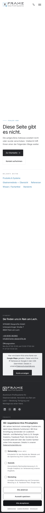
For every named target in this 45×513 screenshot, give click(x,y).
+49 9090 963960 (10, 336)
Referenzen (36, 182)
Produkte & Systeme (11, 178)
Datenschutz (12, 508)
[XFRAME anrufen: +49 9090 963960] (33, 4)
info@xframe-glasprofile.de (14, 339)
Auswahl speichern (22, 496)
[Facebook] (15, 409)
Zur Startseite (11, 153)
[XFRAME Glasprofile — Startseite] (13, 4)
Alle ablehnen (22, 490)
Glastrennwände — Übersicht (15, 182)
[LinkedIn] (5, 409)
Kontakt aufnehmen (14, 161)
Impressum (34, 508)
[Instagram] (10, 409)
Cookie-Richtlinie (23, 508)
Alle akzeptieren (22, 503)
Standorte (27, 187)
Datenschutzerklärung (25, 366)
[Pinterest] (19, 409)
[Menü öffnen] (39, 4)
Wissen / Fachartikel (11, 187)
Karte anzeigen (22, 373)
